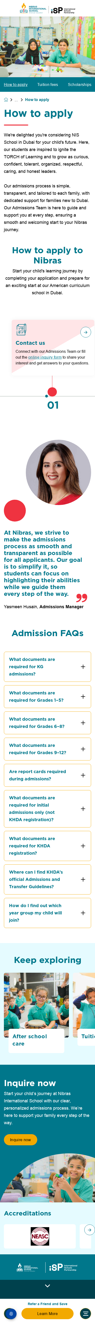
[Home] (47, 8)
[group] (40, 1236)
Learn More (47, 1313)
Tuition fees (47, 84)
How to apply (16, 84)
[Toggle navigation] (85, 1313)
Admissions (20, 100)
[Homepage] (9, 100)
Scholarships (80, 84)
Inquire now (20, 1140)
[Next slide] (89, 1229)
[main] (47, 668)
